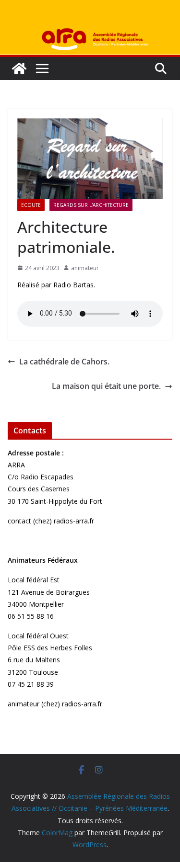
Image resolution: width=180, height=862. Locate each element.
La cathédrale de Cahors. (64, 361)
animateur (85, 268)
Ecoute (31, 205)
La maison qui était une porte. (106, 386)
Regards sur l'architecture (91, 205)
